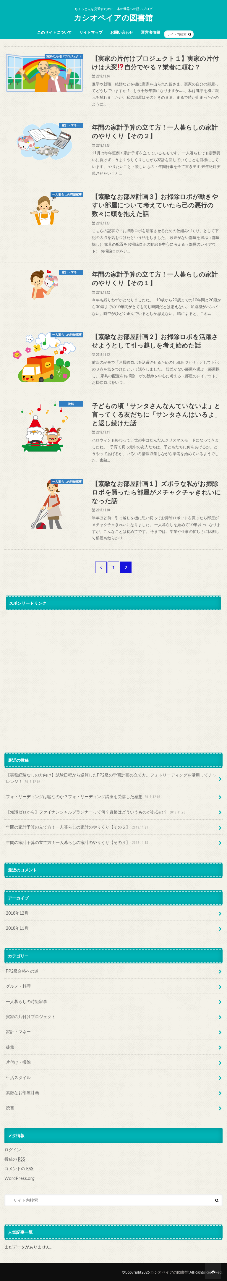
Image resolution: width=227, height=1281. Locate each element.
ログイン (12, 1149)
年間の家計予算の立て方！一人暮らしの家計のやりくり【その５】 (77, 826)
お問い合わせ (121, 32)
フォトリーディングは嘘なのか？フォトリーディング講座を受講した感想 (83, 796)
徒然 (10, 1046)
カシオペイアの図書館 (113, 17)
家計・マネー (18, 1031)
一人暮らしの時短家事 (26, 1001)
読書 (10, 1107)
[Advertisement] (113, 668)
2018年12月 (17, 913)
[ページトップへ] (213, 1271)
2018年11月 (17, 928)
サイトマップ (91, 32)
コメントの (18, 1168)
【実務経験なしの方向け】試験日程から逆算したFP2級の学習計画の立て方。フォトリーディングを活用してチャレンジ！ (111, 778)
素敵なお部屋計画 (22, 1092)
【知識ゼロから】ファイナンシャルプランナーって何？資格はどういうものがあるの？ (95, 811)
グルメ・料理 (18, 986)
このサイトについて (54, 32)
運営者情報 (150, 32)
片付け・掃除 (18, 1062)
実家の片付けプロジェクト (31, 1016)
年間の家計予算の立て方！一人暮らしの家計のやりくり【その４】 (77, 842)
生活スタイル (18, 1077)
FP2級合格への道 (22, 970)
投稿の (14, 1159)
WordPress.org (19, 1178)
